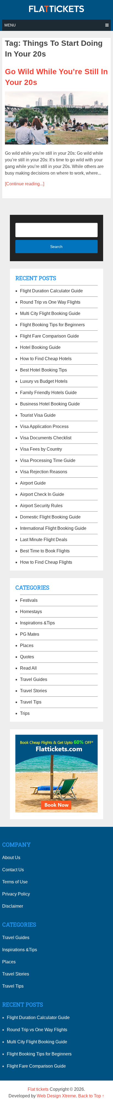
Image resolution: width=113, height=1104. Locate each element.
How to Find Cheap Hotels (46, 358)
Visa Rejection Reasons (43, 471)
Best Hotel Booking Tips (43, 370)
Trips (25, 713)
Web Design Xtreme (56, 1096)
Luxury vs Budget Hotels (43, 381)
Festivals (29, 600)
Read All (28, 668)
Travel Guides (33, 679)
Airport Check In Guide (42, 494)
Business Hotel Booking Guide (50, 404)
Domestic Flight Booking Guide (50, 517)
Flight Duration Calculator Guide (51, 290)
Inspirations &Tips (37, 623)
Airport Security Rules (41, 505)
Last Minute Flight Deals (43, 539)
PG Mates (29, 634)
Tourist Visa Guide (38, 415)
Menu (10, 25)
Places (26, 645)
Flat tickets (38, 1089)
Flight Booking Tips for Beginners (52, 324)
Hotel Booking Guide (40, 347)
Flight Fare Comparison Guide (49, 336)
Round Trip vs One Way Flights (50, 302)
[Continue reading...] (24, 183)
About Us (11, 857)
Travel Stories (33, 690)
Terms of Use (15, 882)
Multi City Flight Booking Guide (50, 313)
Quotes (27, 656)
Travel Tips (30, 702)
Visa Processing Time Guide (47, 460)
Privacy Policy (16, 894)
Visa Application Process (44, 426)
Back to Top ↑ (91, 1096)
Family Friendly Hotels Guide (48, 392)
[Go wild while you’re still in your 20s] (56, 118)
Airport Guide (33, 483)
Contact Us (13, 869)
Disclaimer (12, 906)
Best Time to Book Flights (45, 551)
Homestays (31, 611)
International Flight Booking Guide (53, 528)
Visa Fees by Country (41, 449)
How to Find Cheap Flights (46, 562)
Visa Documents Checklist (45, 437)
